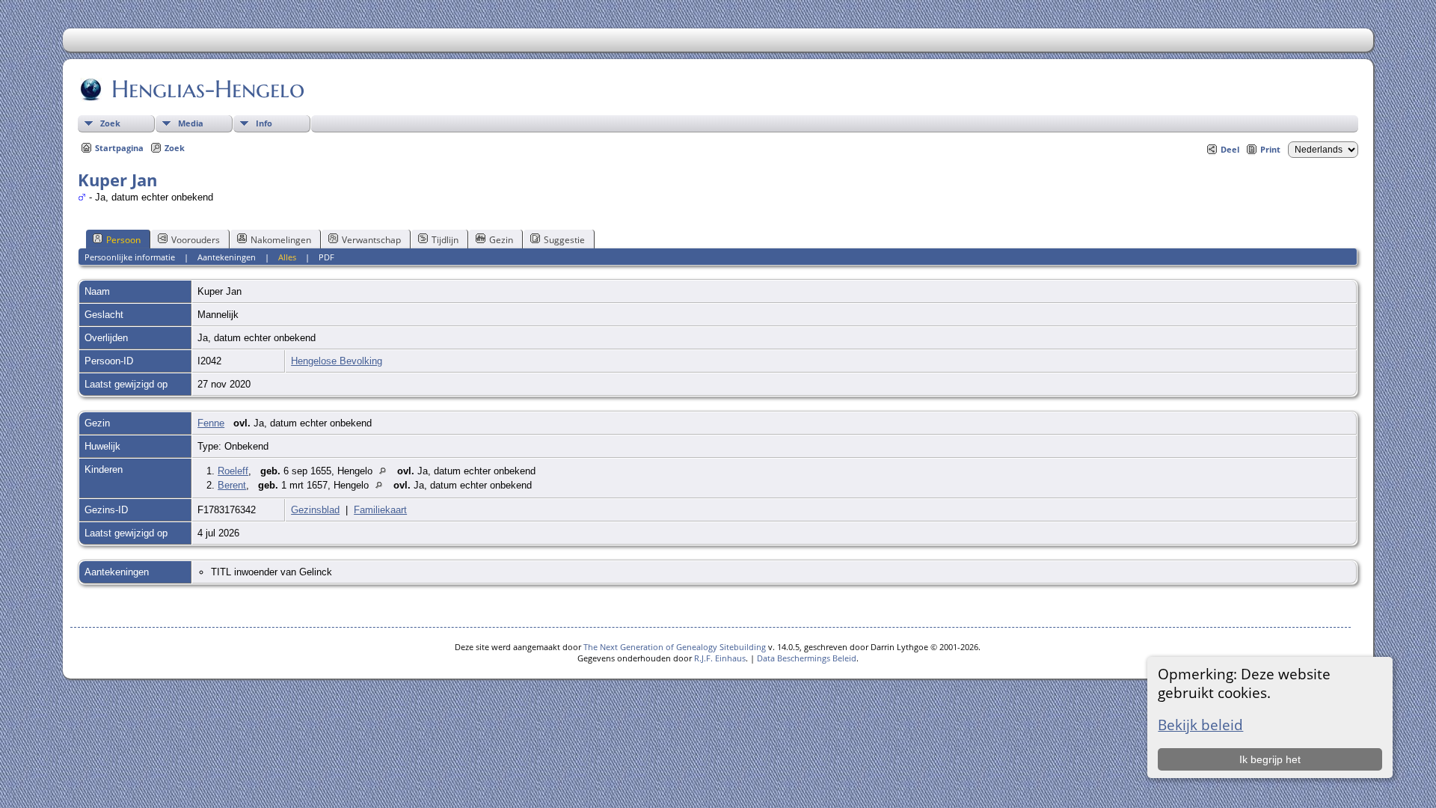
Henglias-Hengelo (207, 89)
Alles (287, 257)
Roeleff (233, 471)
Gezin (501, 239)
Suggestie (564, 239)
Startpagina (119, 147)
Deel (1230, 149)
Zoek (110, 123)
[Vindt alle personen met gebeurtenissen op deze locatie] (386, 471)
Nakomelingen (281, 239)
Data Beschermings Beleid (806, 658)
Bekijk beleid (1200, 724)
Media (190, 123)
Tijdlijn (445, 239)
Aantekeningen (226, 257)
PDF (326, 257)
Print (1270, 149)
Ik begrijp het (1270, 759)
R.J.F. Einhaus (720, 658)
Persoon (123, 239)
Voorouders (195, 239)
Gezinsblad (315, 509)
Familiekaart (380, 509)
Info (264, 123)
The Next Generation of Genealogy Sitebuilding (674, 646)
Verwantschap (371, 239)
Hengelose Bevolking (336, 361)
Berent (232, 485)
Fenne (210, 423)
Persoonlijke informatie (130, 257)
